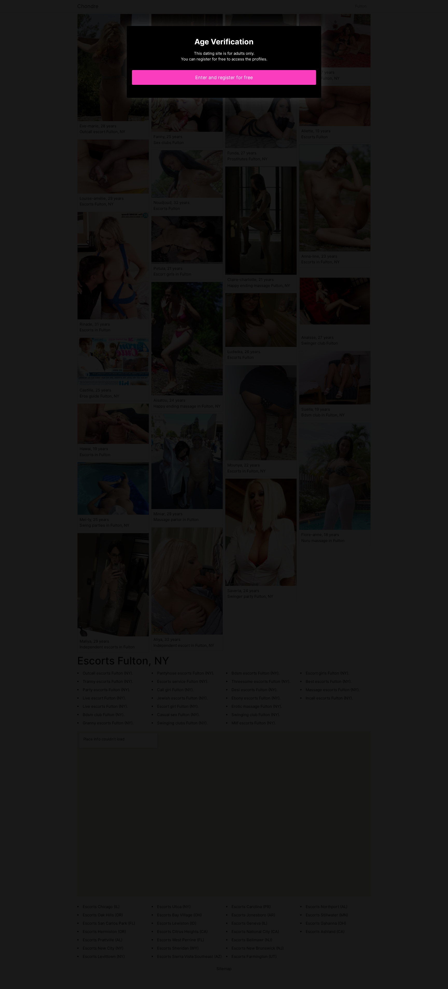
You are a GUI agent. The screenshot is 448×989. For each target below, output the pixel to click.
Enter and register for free (224, 77)
